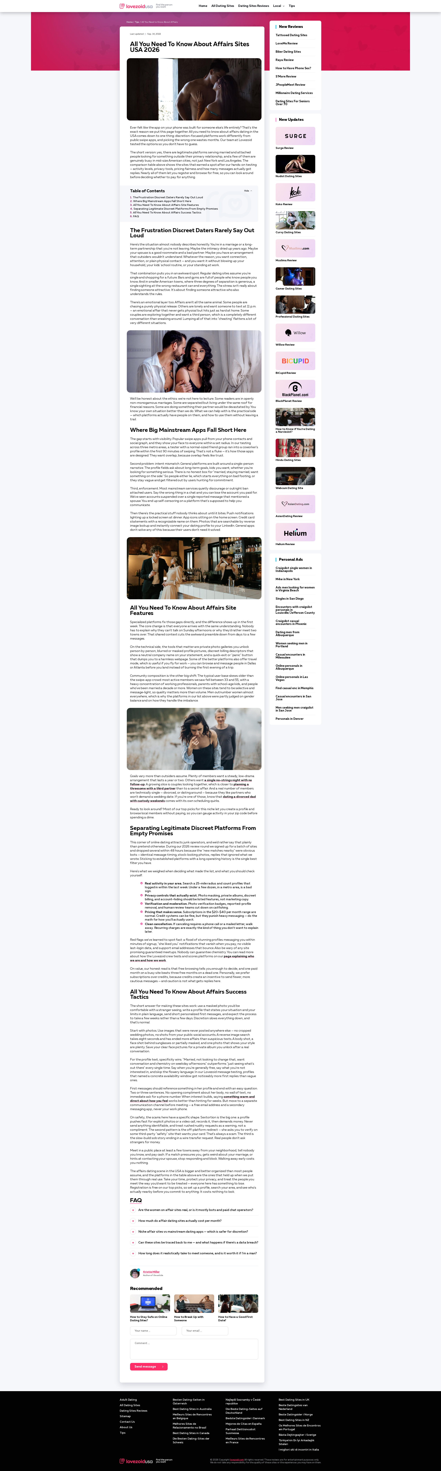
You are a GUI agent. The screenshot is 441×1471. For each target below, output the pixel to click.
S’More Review (286, 76)
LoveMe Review (287, 43)
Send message (145, 1366)
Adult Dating (128, 1400)
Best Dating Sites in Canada (191, 1433)
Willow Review (285, 345)
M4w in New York (288, 579)
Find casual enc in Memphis (295, 688)
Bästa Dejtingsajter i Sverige (297, 1435)
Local (277, 6)
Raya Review (285, 60)
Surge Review (285, 148)
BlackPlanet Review (289, 401)
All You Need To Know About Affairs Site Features (166, 205)
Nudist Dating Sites (289, 176)
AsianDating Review (289, 516)
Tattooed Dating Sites (291, 35)
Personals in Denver (289, 719)
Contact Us (127, 1422)
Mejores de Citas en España (243, 1424)
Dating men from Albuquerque (287, 634)
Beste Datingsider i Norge (296, 1414)
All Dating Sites (222, 6)
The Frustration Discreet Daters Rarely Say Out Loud (168, 197)
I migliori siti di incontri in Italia (299, 1449)
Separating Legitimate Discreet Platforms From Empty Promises (176, 209)
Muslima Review (286, 260)
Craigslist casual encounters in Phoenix (291, 623)
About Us (126, 1427)
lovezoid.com (237, 1460)
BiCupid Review (286, 373)
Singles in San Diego (290, 598)
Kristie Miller (151, 1272)
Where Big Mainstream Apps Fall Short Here (162, 201)
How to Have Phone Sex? (293, 68)
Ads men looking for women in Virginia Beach (295, 589)
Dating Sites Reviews (253, 6)
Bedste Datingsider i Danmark (245, 1418)
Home (203, 6)
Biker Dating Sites (288, 51)
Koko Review (284, 204)
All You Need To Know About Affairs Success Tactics (167, 212)
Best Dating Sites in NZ (294, 1420)
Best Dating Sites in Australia (192, 1409)
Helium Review (285, 544)
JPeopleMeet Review (290, 84)
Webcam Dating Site (289, 488)
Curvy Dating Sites (288, 232)
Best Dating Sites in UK (294, 1400)
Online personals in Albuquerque (289, 667)
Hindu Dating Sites (288, 460)
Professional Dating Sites (293, 316)
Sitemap (125, 1416)
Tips (292, 6)
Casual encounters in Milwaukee (290, 656)
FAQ (136, 216)
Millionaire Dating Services (294, 93)
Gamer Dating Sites (289, 288)
